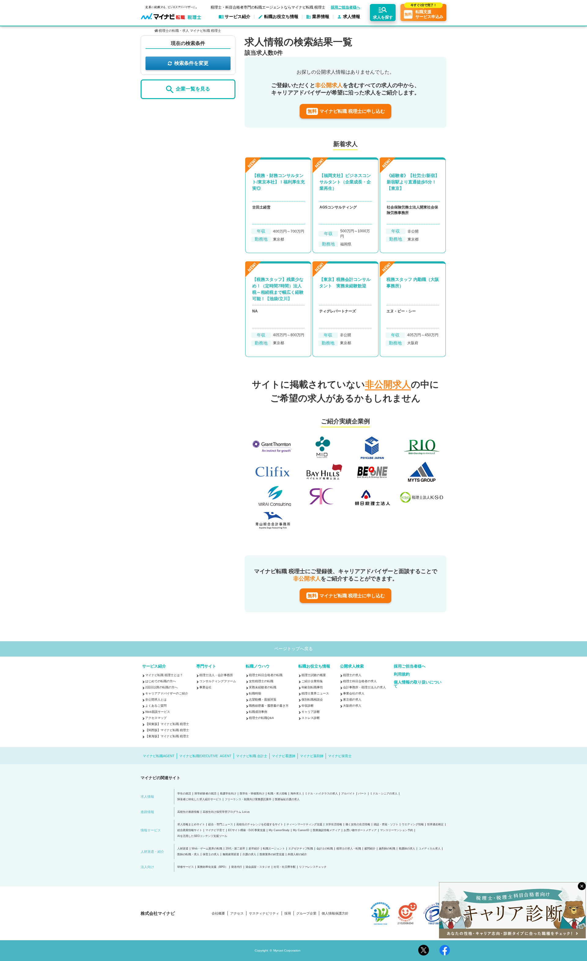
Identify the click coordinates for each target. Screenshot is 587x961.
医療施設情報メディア (326, 830)
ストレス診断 (310, 718)
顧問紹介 (369, 848)
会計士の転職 (324, 848)
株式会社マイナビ (158, 913)
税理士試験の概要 (313, 675)
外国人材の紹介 (297, 854)
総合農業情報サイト (189, 830)
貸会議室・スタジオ (258, 867)
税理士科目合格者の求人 (360, 681)
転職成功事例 (258, 711)
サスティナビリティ (264, 913)
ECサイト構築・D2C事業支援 (246, 830)
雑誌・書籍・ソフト (386, 824)
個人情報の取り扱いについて (417, 684)
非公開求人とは (156, 699)
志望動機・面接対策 (262, 699)
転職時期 (255, 693)
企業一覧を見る (193, 89)
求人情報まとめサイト (191, 824)
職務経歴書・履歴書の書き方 (269, 705)
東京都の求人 (352, 699)
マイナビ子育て (215, 830)
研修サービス (185, 867)
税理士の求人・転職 (348, 848)
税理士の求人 (352, 675)
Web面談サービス (157, 711)
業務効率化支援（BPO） (212, 867)
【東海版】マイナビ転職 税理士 (167, 736)
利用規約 (402, 674)
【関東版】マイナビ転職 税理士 (167, 724)
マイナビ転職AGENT (159, 756)
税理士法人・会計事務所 (216, 675)
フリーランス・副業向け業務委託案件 (248, 799)
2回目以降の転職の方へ (161, 687)
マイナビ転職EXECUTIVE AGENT (205, 756)
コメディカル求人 (430, 848)
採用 (287, 913)
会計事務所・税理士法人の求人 (364, 687)
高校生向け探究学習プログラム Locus (226, 812)
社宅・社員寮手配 (285, 867)
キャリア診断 (310, 711)
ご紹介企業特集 (312, 681)
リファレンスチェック (313, 867)
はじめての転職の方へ (160, 681)
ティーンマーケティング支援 (304, 824)
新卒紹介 (254, 848)
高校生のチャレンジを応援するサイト (259, 824)
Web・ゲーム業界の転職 (207, 848)
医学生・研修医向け (252, 793)
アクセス (237, 913)
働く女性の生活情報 (357, 824)
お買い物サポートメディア (360, 830)
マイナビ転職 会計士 (251, 756)
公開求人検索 (352, 666)
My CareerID (301, 830)
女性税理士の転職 (261, 681)
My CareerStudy (279, 830)
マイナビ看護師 (283, 756)
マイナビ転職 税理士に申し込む (346, 111)
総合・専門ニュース (220, 824)
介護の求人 (249, 854)
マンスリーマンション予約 (396, 830)
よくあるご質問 (156, 705)
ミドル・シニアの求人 (383, 793)
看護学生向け (228, 793)
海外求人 (295, 793)
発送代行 (236, 867)
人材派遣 (182, 848)
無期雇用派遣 (231, 854)
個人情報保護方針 (335, 913)
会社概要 (218, 913)
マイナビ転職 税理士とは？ (164, 675)
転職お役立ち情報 (314, 666)
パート (362, 793)
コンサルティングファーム (217, 681)
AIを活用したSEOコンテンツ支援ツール (202, 836)
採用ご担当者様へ (345, 7)
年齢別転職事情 (312, 687)
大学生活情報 (334, 824)
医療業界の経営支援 (272, 854)
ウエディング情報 (413, 824)
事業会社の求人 (353, 693)
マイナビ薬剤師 (311, 756)
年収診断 (307, 705)
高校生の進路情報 (188, 812)
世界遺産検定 (435, 824)
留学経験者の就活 (205, 793)
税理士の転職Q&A (261, 718)
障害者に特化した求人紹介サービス (199, 799)
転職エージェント (274, 848)
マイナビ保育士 (340, 756)
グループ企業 (306, 913)
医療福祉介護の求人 (287, 799)
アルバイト (348, 793)
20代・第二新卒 (235, 848)
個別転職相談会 (312, 699)
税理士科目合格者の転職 (265, 675)
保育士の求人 (211, 854)
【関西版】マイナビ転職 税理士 (167, 730)
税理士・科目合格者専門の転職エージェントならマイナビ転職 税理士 (268, 7)
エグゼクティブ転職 (300, 848)
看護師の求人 (407, 848)
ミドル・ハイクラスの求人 (321, 793)
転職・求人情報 (277, 793)
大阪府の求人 (352, 705)
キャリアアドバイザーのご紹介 (166, 693)
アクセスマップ (156, 718)
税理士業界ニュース (315, 693)
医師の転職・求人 (188, 854)
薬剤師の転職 (387, 848)
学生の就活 (184, 793)
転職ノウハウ (258, 666)
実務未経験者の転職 (262, 687)
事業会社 (205, 687)
